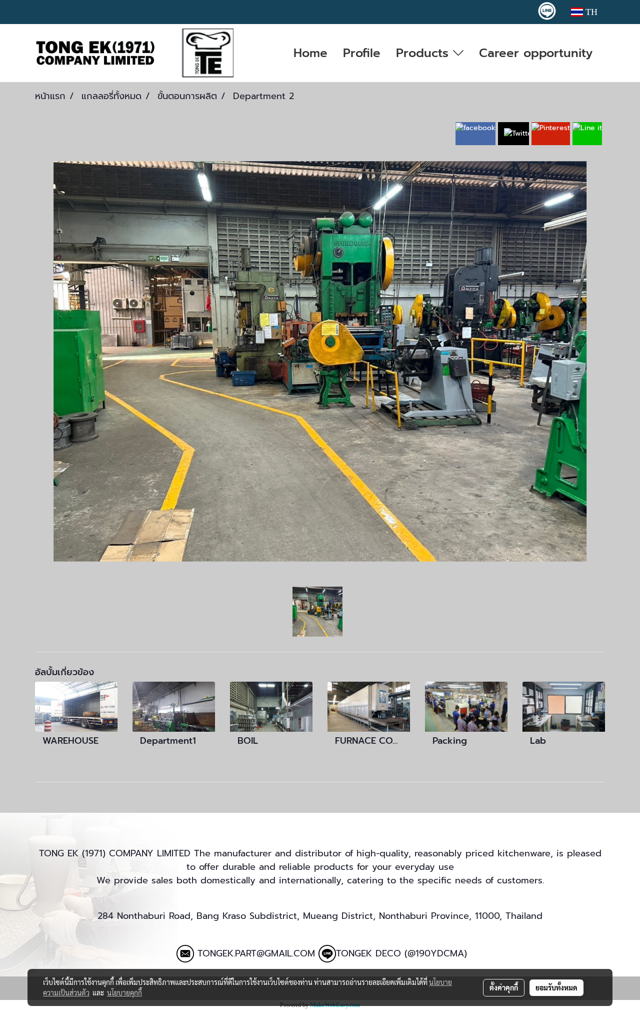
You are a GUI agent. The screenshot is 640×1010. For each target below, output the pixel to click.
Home (311, 53)
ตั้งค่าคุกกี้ (504, 987)
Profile (361, 53)
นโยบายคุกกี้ (124, 992)
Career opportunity (535, 53)
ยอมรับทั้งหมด (557, 987)
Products (424, 53)
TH (590, 12)
